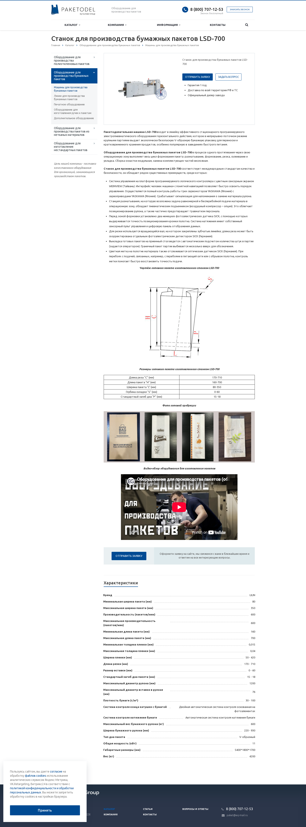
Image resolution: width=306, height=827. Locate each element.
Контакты (217, 24)
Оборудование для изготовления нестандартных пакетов (70, 147)
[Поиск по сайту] (247, 25)
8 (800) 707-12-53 (206, 9)
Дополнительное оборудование (74, 118)
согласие (56, 771)
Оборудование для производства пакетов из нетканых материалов (71, 131)
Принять (45, 810)
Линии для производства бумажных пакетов (69, 98)
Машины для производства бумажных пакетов (70, 89)
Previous (116, 88)
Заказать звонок (240, 9)
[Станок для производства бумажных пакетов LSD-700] (142, 89)
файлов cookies (35, 775)
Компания (116, 24)
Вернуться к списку (69, 770)
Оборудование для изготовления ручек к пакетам (72, 111)
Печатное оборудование (69, 104)
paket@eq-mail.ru (237, 815)
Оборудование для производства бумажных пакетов (71, 76)
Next (169, 88)
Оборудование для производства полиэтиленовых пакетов (72, 60)
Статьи (148, 809)
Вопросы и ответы (195, 809)
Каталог (72, 24)
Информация (168, 24)
